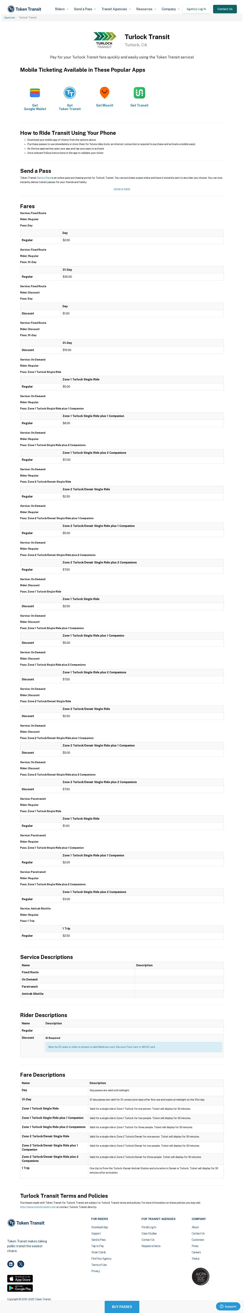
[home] (25, 9)
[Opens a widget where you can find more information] (228, 1306)
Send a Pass (44, 177)
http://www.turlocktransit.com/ (38, 1207)
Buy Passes (122, 1307)
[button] (61, 9)
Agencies (9, 17)
